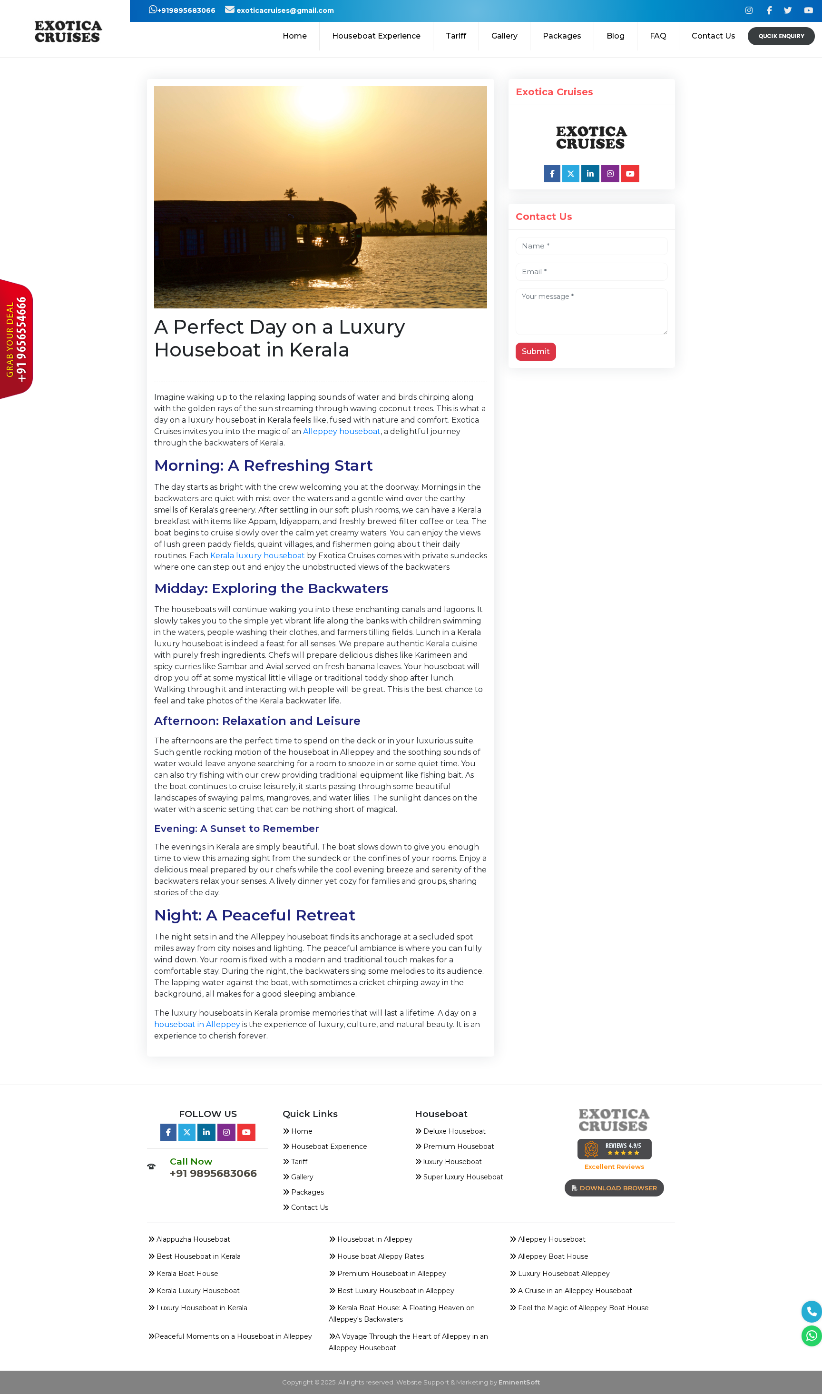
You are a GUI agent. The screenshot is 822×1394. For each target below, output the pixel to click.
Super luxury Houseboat (462, 1177)
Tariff (456, 35)
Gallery (504, 35)
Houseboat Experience (376, 35)
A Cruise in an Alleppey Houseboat (574, 1290)
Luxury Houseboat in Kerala (201, 1308)
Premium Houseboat (457, 1146)
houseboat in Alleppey (198, 1024)
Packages (306, 1192)
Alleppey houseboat (342, 431)
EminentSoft (519, 1382)
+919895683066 (186, 10)
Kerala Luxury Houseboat (197, 1290)
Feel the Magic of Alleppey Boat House (582, 1308)
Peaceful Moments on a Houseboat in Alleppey (233, 1336)
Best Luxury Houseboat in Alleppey (394, 1290)
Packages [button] (562, 35)
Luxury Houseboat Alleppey (563, 1273)
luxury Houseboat (451, 1161)
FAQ (658, 35)
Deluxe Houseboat (453, 1131)
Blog (616, 35)
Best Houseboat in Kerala (198, 1256)
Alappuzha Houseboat (192, 1239)
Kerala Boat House (186, 1273)
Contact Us (713, 35)
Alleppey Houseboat (551, 1239)
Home (295, 35)
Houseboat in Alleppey (373, 1239)
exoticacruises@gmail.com (284, 10)
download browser (617, 1188)
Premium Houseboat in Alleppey (390, 1273)
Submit (536, 351)
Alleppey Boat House (552, 1256)
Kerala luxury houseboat (257, 555)
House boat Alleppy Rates (379, 1256)
